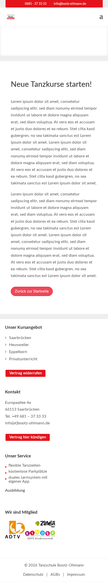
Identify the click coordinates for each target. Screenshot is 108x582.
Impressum (76, 574)
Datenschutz (33, 574)
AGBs (55, 574)
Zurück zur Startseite (32, 291)
